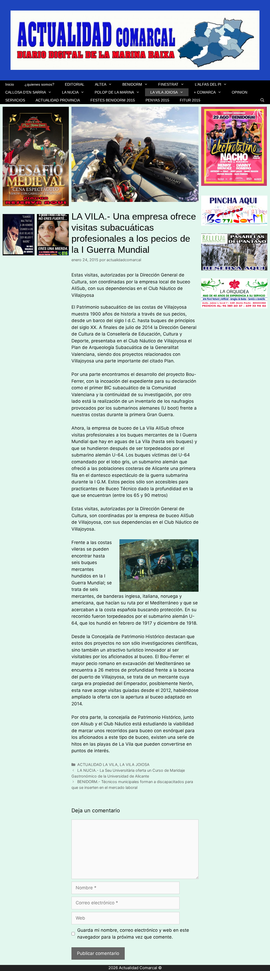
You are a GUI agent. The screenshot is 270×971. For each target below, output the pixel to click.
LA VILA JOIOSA (164, 92)
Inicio (9, 84)
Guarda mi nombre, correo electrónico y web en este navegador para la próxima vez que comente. (133, 934)
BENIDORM (132, 84)
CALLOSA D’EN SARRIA (25, 92)
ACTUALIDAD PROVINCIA (58, 100)
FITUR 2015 (190, 100)
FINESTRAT (168, 84)
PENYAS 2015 (157, 100)
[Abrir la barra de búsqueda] (262, 100)
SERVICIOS (15, 100)
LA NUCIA (70, 92)
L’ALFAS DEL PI (208, 84)
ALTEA (100, 84)
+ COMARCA (205, 92)
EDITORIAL (74, 84)
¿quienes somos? (39, 84)
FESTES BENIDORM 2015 (112, 100)
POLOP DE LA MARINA (114, 92)
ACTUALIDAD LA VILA (97, 764)
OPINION (239, 92)
